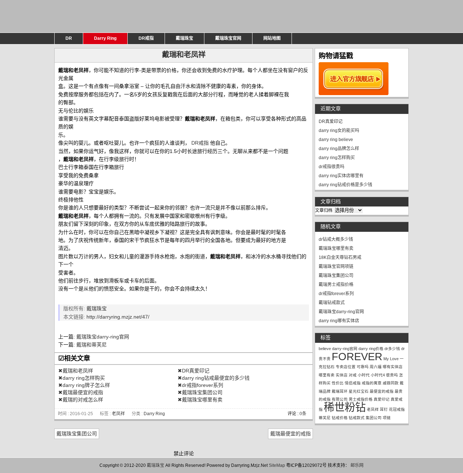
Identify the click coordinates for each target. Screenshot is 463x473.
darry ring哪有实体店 (339, 320)
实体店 (342, 375)
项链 (387, 418)
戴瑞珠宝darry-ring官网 (102, 337)
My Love (391, 359)
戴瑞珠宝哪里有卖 (336, 248)
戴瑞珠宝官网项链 (336, 266)
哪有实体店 (393, 367)
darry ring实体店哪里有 (341, 175)
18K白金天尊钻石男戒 (340, 257)
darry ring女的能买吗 (339, 130)
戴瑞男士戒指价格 (336, 284)
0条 (303, 413)
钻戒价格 (340, 418)
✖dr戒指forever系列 (200, 385)
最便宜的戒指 (382, 391)
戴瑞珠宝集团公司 (76, 433)
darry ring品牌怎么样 (339, 148)
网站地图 (272, 38)
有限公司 (340, 399)
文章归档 (323, 210)
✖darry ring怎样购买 (81, 378)
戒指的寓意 (372, 383)
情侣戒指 (353, 383)
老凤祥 (118, 413)
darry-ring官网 (344, 348)
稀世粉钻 (345, 407)
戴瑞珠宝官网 (228, 38)
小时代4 (378, 375)
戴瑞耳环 (340, 391)
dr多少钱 (392, 348)
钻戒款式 (357, 418)
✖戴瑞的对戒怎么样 (80, 399)
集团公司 (374, 418)
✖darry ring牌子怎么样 (84, 385)
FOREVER (357, 356)
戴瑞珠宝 (184, 38)
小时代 (364, 375)
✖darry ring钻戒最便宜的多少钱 (214, 378)
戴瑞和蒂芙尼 (91, 345)
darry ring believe (336, 139)
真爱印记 (382, 399)
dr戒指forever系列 (336, 293)
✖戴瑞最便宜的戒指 (80, 392)
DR (68, 38)
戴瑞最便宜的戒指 (290, 433)
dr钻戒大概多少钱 (336, 239)
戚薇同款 (391, 383)
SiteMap (277, 465)
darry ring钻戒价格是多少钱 (345, 184)
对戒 (353, 375)
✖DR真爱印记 (193, 371)
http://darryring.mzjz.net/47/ (117, 317)
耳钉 (384, 409)
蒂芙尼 (325, 418)
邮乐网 (357, 465)
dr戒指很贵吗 (331, 166)
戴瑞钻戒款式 (332, 302)
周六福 (376, 367)
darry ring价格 (370, 348)
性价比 (338, 383)
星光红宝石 (359, 391)
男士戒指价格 (361, 399)
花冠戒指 (397, 409)
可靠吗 (363, 367)
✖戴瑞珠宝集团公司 (200, 392)
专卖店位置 (346, 367)
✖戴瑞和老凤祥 (75, 371)
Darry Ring (105, 38)
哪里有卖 (327, 375)
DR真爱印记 (331, 121)
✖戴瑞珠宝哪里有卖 (200, 399)
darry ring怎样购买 (337, 157)
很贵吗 (392, 375)
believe (325, 348)
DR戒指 (146, 38)
